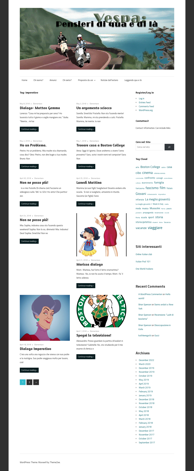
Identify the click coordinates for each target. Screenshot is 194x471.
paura (169, 208)
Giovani (141, 193)
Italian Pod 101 (143, 261)
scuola (144, 217)
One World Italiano (144, 268)
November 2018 (146, 403)
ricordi (167, 212)
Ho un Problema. (33, 145)
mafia (167, 204)
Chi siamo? (38, 80)
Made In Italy (158, 204)
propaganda (148, 212)
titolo (161, 222)
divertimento (147, 182)
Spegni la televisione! (93, 335)
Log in (141, 98)
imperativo (162, 194)
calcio (163, 167)
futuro (169, 188)
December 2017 (146, 431)
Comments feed (146, 106)
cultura (138, 183)
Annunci (53, 80)
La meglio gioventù (157, 199)
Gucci (157, 335)
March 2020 (144, 364)
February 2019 (146, 391)
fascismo (152, 187)
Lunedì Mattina (89, 182)
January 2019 (145, 395)
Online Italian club (144, 254)
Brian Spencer (144, 304)
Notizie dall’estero (109, 80)
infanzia (140, 199)
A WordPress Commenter (150, 294)
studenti (155, 222)
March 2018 (144, 419)
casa (169, 167)
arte (137, 167)
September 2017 (147, 442)
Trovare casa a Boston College (100, 145)
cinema (147, 172)
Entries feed (144, 102)
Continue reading (28, 129)
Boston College (150, 167)
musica (145, 208)
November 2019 (146, 372)
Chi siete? (67, 80)
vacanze (141, 227)
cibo (138, 172)
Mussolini (155, 208)
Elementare (37, 103)
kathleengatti (144, 335)
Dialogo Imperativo (35, 348)
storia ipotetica (143, 222)
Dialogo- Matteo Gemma (40, 108)
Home (24, 80)
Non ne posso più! (34, 182)
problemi (139, 213)
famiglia (159, 182)
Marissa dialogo (89, 264)
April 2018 (144, 415)
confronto (150, 178)
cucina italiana (168, 178)
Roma (138, 217)
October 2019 (145, 376)
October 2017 (145, 438)
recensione (159, 212)
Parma (163, 208)
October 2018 (145, 407)
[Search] (169, 147)
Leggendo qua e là (133, 80)
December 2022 (146, 360)
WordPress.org (146, 110)
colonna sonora (159, 173)
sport (151, 217)
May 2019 (144, 379)
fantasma (140, 188)
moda (138, 208)
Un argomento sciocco (94, 108)
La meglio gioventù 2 (144, 204)
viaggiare (155, 227)
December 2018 (146, 399)
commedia (139, 178)
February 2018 (146, 423)
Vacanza (167, 222)
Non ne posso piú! (34, 220)
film (162, 187)
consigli (159, 178)
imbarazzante (152, 194)
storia (159, 217)
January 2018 (145, 427)
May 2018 (144, 411)
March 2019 (144, 387)
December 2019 (146, 368)
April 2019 (144, 383)
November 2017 (146, 434)
